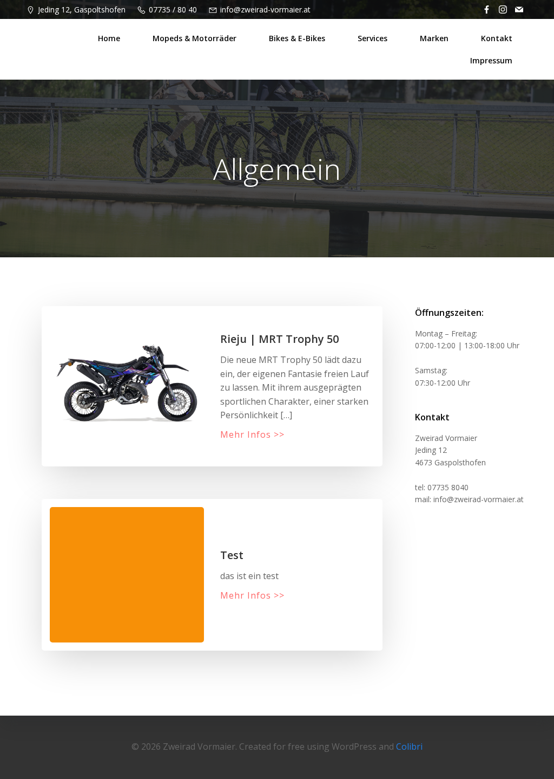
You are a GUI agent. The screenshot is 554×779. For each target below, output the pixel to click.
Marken (434, 38)
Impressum (491, 60)
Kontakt (496, 38)
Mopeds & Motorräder (194, 38)
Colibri (409, 746)
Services (372, 38)
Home (109, 38)
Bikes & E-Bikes (297, 38)
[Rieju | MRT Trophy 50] (127, 381)
